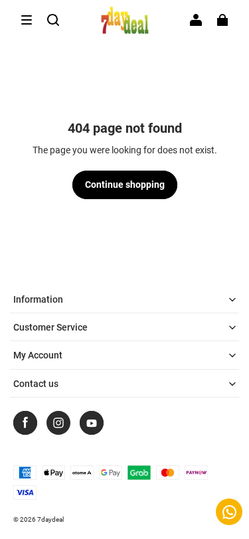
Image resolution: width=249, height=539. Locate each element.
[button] (26, 20)
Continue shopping (125, 184)
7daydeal (50, 519)
